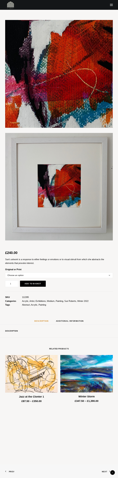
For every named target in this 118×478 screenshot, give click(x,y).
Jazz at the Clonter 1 (31, 396)
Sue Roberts (70, 301)
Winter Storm (86, 396)
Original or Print (13, 269)
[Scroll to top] (112, 472)
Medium (51, 301)
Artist (31, 301)
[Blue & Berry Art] (10, 4)
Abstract (26, 305)
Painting (59, 301)
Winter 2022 (82, 301)
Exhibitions (41, 301)
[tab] (70, 322)
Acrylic (25, 301)
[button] (111, 5)
